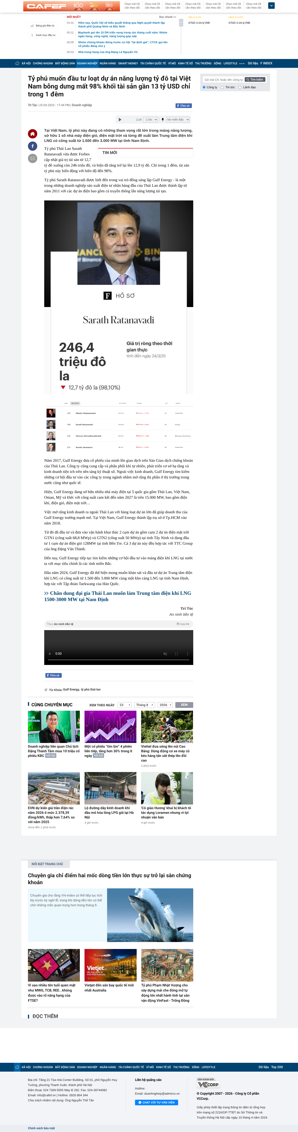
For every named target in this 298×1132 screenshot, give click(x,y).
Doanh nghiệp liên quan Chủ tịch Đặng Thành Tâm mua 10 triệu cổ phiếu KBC (54, 751)
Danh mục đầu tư (45, 35)
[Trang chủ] (17, 63)
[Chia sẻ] (32, 146)
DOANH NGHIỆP (87, 63)
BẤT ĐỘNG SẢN (65, 63)
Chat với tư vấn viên (158, 1102)
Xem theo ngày (102, 705)
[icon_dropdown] (271, 5)
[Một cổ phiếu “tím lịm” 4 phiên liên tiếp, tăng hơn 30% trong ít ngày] (110, 727)
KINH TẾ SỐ (185, 63)
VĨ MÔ (172, 63)
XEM (184, 705)
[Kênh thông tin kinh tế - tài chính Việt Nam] (71, 6)
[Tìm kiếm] (255, 79)
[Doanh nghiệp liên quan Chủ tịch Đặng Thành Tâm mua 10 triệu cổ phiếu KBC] (54, 727)
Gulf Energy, (71, 689)
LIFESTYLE (230, 63)
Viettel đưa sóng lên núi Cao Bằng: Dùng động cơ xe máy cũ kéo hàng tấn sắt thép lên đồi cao (165, 753)
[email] (32, 158)
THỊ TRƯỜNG (203, 63)
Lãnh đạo (249, 87)
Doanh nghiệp (82, 105)
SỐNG (217, 63)
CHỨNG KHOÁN (43, 63)
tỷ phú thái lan (91, 689)
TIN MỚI (109, 152)
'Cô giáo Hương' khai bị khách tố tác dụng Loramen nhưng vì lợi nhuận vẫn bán (166, 812)
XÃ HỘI (26, 63)
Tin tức (230, 87)
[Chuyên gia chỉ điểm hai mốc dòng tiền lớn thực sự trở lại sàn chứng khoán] (150, 915)
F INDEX (266, 63)
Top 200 (277, 1067)
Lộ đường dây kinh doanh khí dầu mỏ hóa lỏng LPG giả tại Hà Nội (109, 812)
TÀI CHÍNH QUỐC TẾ (153, 63)
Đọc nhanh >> (167, 17)
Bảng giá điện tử (45, 25)
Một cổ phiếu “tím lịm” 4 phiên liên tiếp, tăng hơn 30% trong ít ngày (108, 751)
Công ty (212, 87)
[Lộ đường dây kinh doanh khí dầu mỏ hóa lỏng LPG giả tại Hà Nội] (110, 788)
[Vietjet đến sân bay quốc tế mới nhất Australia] (110, 965)
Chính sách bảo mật (41, 1128)
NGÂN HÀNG (108, 63)
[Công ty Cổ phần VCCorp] (233, 1083)
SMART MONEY (128, 63)
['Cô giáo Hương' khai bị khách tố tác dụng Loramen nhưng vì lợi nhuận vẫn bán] (167, 788)
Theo (118, 624)
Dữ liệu (253, 63)
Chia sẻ (185, 105)
